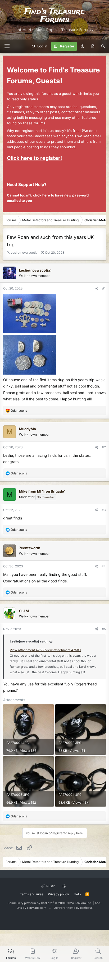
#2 (104, 447)
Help (77, 894)
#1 (104, 288)
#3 (104, 510)
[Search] (103, 46)
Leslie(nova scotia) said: (29, 641)
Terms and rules (31, 894)
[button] (7, 46)
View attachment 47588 (27, 650)
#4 (104, 566)
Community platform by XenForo (49, 903)
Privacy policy (58, 894)
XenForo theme (64, 908)
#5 (104, 629)
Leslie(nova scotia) (25, 252)
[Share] (97, 288)
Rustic (51, 886)
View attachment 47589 (63, 650)
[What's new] (92, 46)
